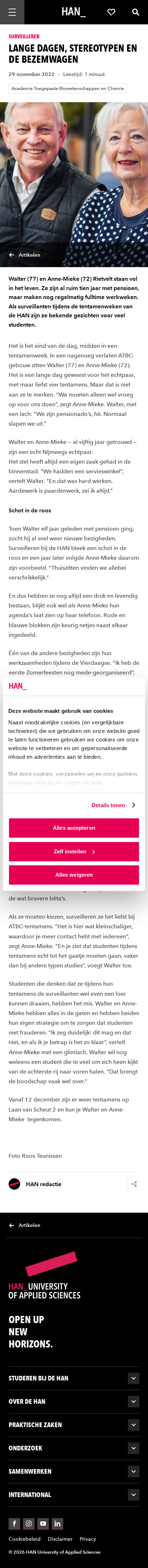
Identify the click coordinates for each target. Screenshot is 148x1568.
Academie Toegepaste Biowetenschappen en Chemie (67, 88)
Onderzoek (25, 1448)
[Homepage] (74, 12)
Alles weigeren (74, 875)
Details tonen (108, 805)
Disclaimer (60, 1539)
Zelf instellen (70, 851)
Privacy (88, 1539)
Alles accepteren (74, 828)
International (30, 1495)
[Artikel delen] (133, 1184)
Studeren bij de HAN (38, 1378)
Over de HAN (27, 1401)
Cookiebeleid (25, 1539)
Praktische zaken (35, 1425)
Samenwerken (30, 1471)
